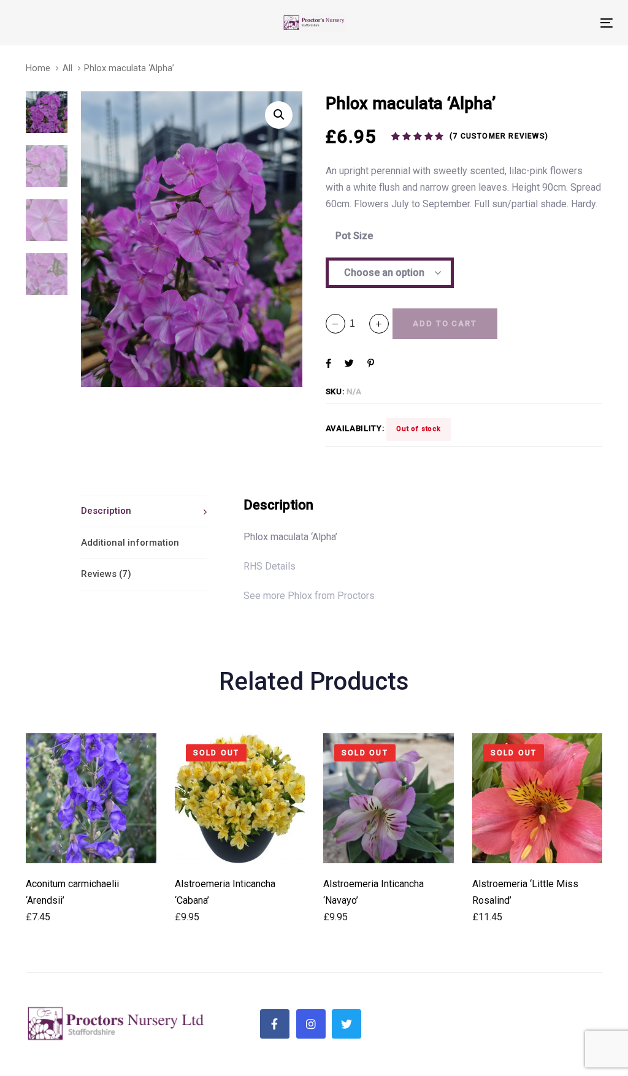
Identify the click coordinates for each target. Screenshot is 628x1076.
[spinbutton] (357, 323)
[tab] (144, 511)
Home (38, 68)
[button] (379, 324)
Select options (91, 846)
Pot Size (354, 236)
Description (106, 510)
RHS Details (269, 566)
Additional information (130, 542)
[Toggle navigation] (513, 23)
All (67, 68)
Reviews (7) (106, 573)
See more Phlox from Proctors (309, 595)
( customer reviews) (499, 136)
